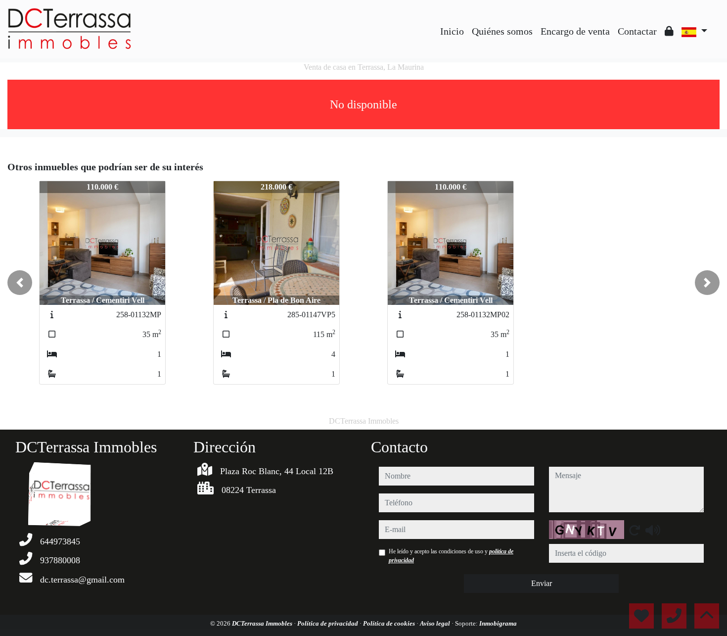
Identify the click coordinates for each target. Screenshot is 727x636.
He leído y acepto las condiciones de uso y (451, 556)
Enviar (541, 583)
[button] (19, 282)
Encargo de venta (575, 31)
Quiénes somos (502, 31)
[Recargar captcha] (634, 530)
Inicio (452, 31)
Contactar (637, 31)
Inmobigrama (498, 623)
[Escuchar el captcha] (653, 530)
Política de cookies (389, 623)
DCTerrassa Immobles (263, 623)
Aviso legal (436, 623)
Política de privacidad (328, 623)
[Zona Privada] (669, 31)
